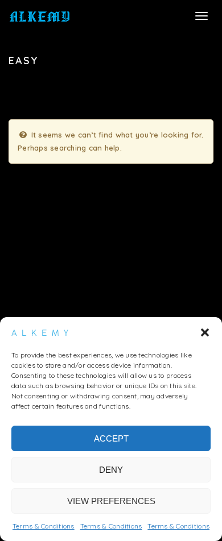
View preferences (111, 501)
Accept (111, 438)
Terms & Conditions (44, 526)
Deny (111, 470)
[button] (205, 332)
